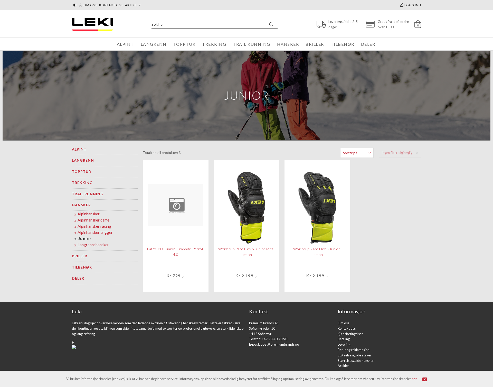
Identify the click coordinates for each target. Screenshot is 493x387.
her (414, 379)
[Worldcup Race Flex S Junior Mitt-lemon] (246, 205)
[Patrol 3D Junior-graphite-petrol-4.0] (175, 205)
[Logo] (91, 24)
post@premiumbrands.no (280, 344)
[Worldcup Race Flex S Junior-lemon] (317, 205)
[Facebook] (73, 342)
